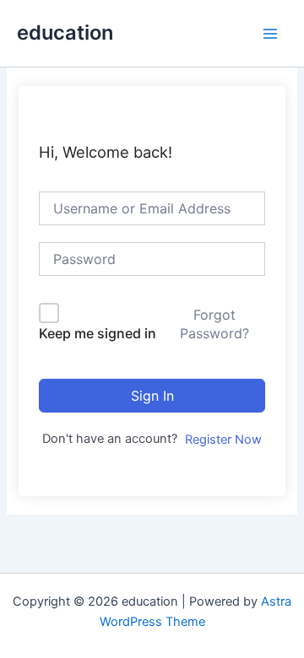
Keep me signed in (97, 333)
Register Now (223, 439)
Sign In (152, 395)
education (65, 32)
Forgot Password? (214, 324)
